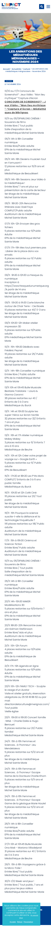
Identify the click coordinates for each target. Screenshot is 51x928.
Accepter (13, 922)
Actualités (16, 69)
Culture (26, 69)
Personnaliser (28, 922)
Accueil (6, 69)
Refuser (19, 922)
